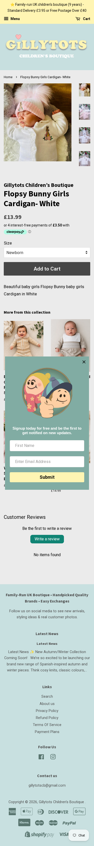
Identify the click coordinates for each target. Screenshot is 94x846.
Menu (15, 19)
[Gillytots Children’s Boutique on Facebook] (41, 758)
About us (47, 704)
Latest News (47, 633)
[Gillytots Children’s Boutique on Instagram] (53, 758)
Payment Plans (47, 732)
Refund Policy (47, 718)
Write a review (47, 539)
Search (47, 696)
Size (8, 243)
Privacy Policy (47, 711)
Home (8, 77)
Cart (86, 19)
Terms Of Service (47, 725)
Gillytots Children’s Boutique (62, 802)
